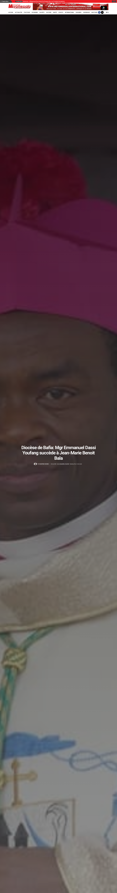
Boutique (94, 12)
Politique (27, 12)
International (69, 12)
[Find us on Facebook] (99, 12)
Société (41, 12)
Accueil (10, 12)
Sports (60, 12)
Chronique (86, 12)
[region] (70, 6)
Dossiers (78, 12)
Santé (55, 12)
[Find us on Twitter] (102, 12)
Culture (48, 12)
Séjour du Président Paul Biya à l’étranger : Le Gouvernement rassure (43, 1)
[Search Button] (108, 12)
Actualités (18, 12)
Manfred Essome (44, 464)
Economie (35, 12)
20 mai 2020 (53, 464)
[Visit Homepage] (19, 6)
